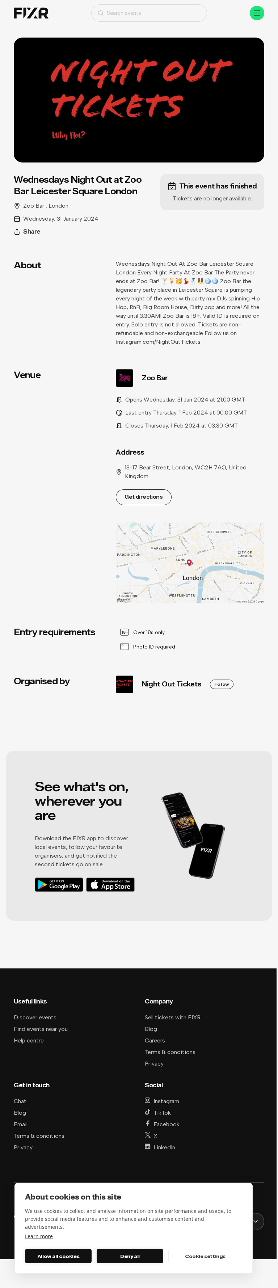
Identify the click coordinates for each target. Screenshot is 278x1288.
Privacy (154, 1063)
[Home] (31, 13)
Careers (155, 1040)
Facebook (166, 1124)
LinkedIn (164, 1147)
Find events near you (41, 1028)
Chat (20, 1101)
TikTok (162, 1112)
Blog (151, 1028)
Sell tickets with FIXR (173, 1017)
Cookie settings (205, 1256)
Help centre (29, 1040)
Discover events (35, 1017)
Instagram (166, 1101)
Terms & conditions (170, 1052)
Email (21, 1124)
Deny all (130, 1256)
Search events (124, 12)
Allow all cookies (58, 1256)
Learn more (39, 1236)
